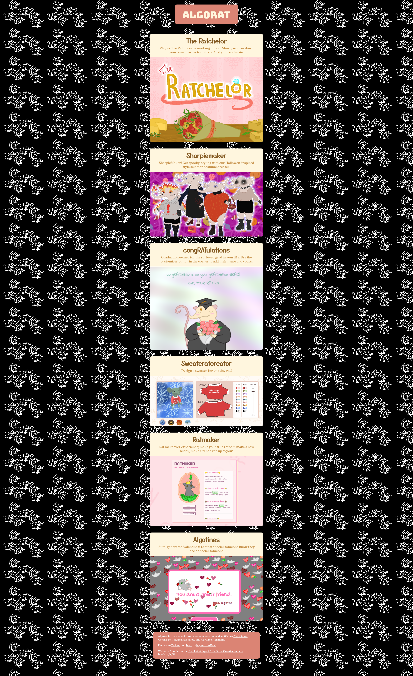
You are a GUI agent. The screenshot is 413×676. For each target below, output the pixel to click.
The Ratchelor (206, 40)
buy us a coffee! (206, 645)
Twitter (175, 645)
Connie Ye (164, 639)
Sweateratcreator (206, 363)
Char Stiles (240, 636)
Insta (189, 645)
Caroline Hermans (212, 639)
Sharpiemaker (206, 155)
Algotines (206, 539)
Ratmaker (206, 439)
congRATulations (206, 249)
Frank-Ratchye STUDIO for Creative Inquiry (215, 651)
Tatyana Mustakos (183, 639)
